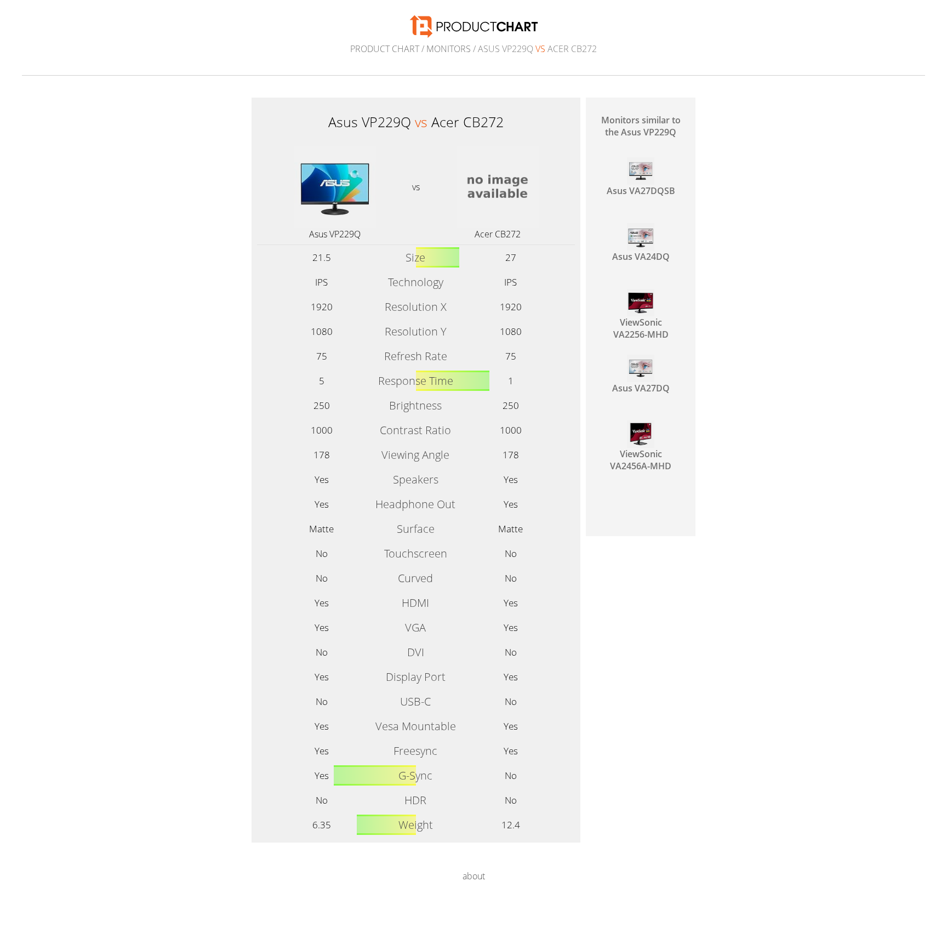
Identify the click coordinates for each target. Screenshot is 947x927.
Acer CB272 (498, 234)
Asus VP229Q (335, 234)
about (474, 876)
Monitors (448, 49)
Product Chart (384, 49)
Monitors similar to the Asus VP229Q (641, 126)
